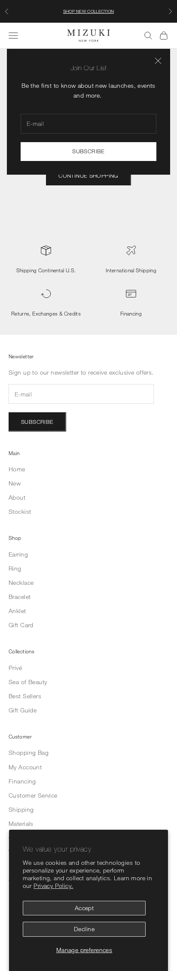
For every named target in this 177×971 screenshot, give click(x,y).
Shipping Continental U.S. (46, 270)
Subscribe (88, 151)
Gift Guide (23, 710)
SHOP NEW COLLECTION (88, 11)
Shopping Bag (29, 752)
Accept (84, 907)
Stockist (20, 511)
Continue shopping (88, 175)
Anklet (17, 610)
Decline (84, 928)
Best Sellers (25, 696)
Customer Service (33, 795)
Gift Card (21, 624)
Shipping (21, 809)
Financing (131, 313)
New (15, 483)
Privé (15, 667)
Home (17, 469)
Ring (15, 568)
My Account (25, 767)
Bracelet (20, 596)
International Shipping (131, 270)
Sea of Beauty (28, 681)
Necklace (21, 582)
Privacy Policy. (53, 885)
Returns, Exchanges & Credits (46, 313)
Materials (21, 823)
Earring (18, 554)
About (17, 497)
